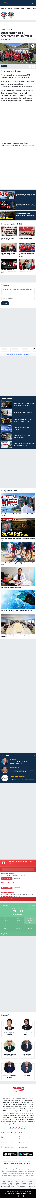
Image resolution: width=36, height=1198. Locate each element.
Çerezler (15, 1196)
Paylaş (5, 66)
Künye (17, 1185)
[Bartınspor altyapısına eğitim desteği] (9, 247)
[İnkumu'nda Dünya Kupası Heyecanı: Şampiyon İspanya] (27, 247)
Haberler (3, 29)
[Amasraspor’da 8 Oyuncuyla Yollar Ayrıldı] (18, 53)
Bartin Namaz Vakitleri (9, 1137)
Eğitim (30, 1161)
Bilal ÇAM (13, 759)
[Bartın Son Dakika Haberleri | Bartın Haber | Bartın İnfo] (7, 3)
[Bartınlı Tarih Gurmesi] (4, 778)
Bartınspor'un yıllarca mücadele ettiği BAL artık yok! (8, 271)
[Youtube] (19, 1127)
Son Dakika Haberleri (8, 1147)
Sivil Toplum (19, 1163)
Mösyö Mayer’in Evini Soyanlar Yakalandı (22, 779)
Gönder (5, 303)
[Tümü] (34, 755)
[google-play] (25, 1154)
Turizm (26, 1163)
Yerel (30, 1163)
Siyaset (16, 8)
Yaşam (28, 8)
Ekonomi (7, 1163)
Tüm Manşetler (25, 1143)
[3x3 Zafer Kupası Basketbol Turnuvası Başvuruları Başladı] (9, 231)
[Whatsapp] (25, 1127)
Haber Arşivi (24, 1147)
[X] (13, 1127)
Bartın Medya (21, 1186)
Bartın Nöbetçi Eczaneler (10, 1133)
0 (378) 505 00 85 (7, 878)
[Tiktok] (22, 1127)
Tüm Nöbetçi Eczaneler (19, 899)
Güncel (10, 8)
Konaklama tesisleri (8, 1186)
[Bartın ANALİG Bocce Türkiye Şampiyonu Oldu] (27, 231)
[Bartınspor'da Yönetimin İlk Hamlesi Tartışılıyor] (27, 264)
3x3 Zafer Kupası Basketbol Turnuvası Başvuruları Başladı (7, 239)
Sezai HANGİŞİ (14, 767)
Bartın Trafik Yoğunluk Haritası (25, 1137)
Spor (23, 8)
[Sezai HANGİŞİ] (4, 770)
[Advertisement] (18, 120)
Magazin (10, 1185)
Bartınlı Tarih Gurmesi (17, 777)
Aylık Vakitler (6, 934)
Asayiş (3, 8)
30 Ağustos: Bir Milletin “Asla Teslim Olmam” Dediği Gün (21, 762)
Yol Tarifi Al (17, 878)
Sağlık (12, 1163)
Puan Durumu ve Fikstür (9, 1143)
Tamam (21, 1195)
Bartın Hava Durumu (26, 1133)
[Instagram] (16, 1127)
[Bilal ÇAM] (4, 761)
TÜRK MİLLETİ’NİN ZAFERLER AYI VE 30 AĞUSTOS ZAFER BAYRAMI (21, 771)
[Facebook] (10, 1127)
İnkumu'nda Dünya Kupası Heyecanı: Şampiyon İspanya (26, 255)
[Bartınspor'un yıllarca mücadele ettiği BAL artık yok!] (9, 264)
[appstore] (10, 1154)
